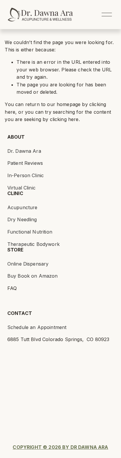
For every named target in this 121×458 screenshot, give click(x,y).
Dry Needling (22, 219)
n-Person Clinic (26, 175)
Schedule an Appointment (37, 327)
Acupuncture (22, 207)
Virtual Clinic (21, 188)
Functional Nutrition (29, 232)
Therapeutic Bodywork (33, 244)
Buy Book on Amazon (32, 276)
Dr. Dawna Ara (24, 151)
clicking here (64, 119)
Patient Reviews (25, 163)
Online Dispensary (28, 264)
